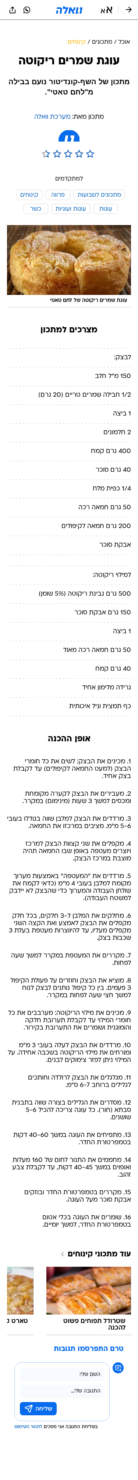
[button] (106, 10)
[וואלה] (69, 10)
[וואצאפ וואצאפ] (27, 10)
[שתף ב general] (12, 10)
